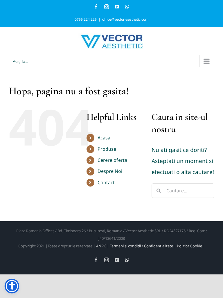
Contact (106, 182)
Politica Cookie (189, 246)
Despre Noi (110, 171)
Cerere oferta (112, 160)
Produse (107, 149)
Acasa (104, 137)
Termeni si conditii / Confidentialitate (141, 246)
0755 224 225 (86, 19)
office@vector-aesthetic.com (125, 19)
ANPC (101, 246)
